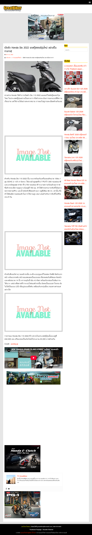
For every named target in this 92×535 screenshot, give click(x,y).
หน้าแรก (8, 57)
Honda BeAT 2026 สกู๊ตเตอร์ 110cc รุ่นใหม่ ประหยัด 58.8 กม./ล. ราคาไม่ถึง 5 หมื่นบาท (75, 136)
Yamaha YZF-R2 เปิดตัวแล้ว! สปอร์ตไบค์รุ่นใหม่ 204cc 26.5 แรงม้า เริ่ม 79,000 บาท (75, 228)
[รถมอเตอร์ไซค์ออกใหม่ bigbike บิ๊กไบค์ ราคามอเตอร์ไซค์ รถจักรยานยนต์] (12, 9)
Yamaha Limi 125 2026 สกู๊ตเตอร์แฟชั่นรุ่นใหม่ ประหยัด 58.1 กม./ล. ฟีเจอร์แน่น (75, 159)
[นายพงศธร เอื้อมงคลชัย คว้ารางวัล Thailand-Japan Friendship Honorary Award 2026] (73, 78)
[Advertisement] (35, 117)
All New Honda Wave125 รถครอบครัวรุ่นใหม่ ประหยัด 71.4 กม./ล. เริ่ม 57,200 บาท (75, 182)
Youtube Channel (48, 529)
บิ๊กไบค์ (33, 532)
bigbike (29, 532)
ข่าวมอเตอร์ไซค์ (16, 57)
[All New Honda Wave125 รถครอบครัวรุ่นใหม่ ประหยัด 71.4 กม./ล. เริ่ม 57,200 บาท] (73, 192)
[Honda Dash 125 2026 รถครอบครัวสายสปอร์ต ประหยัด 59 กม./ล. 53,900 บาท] (73, 215)
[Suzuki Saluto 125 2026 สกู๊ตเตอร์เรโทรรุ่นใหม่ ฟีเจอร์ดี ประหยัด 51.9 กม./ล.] (73, 124)
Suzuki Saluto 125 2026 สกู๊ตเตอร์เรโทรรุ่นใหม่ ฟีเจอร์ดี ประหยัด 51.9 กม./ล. (75, 113)
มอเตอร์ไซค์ (23, 532)
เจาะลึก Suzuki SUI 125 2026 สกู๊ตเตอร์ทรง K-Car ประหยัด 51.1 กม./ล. (76, 90)
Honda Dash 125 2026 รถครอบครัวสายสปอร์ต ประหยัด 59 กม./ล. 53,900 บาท (76, 205)
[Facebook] (6, 489)
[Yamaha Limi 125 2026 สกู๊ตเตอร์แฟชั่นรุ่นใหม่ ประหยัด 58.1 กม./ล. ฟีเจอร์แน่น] (73, 169)
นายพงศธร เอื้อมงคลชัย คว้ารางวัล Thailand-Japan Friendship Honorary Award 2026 (75, 67)
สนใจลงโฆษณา (26, 526)
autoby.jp (14, 343)
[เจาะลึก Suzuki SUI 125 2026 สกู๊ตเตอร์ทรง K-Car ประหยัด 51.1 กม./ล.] (73, 101)
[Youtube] (9, 489)
